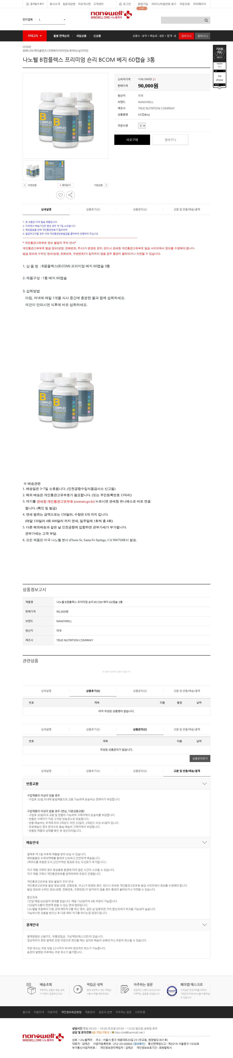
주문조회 (185, 4)
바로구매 (132, 140)
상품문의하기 (200, 758)
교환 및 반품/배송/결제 (187, 209)
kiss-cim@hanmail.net (129, 1032)
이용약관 (52, 1012)
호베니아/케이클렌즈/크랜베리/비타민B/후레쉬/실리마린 (55, 50)
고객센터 (98, 4)
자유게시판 (84, 4)
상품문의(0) (140, 209)
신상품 (97, 35)
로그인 (127, 4)
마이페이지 (199, 4)
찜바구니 (203, 36)
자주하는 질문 (123, 1012)
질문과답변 (69, 4)
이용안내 (39, 1012)
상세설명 (46, 209)
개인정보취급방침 (71, 1012)
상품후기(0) (93, 209)
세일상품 (81, 35)
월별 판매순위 (61, 35)
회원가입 (143, 4)
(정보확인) (139, 1043)
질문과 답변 (105, 1012)
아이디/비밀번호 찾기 (163, 4)
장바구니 (186, 36)
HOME (27, 46)
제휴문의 (90, 1012)
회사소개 (55, 4)
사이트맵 (140, 1012)
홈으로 (26, 1012)
